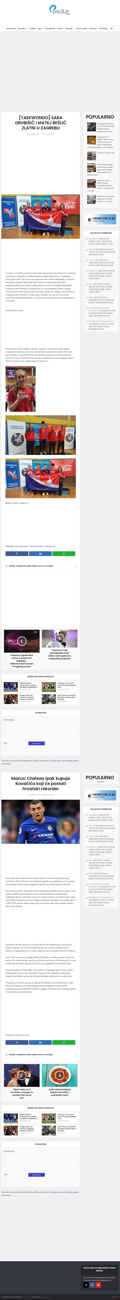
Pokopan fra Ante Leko (106, 153)
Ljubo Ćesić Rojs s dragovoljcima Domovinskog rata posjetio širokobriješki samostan (101, 262)
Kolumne (93, 28)
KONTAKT (115, 1297)
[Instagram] (86, 1285)
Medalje (10, 546)
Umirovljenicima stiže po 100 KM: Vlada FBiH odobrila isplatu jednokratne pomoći (102, 252)
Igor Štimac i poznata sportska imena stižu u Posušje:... (67, 697)
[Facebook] (92, 1285)
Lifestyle (68, 28)
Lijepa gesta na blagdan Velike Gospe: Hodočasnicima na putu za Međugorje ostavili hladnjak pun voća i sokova (100, 142)
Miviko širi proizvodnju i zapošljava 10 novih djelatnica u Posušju (106, 199)
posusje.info (26, 1297)
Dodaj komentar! (47, 134)
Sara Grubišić (37, 546)
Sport (40, 28)
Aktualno (22, 28)
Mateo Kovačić (22, 1035)
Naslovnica (11, 28)
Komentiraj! (9, 719)
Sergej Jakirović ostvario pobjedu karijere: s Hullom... (27, 697)
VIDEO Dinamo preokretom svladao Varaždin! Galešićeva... (29, 685)
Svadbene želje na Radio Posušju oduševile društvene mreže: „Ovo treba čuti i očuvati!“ (100, 185)
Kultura (60, 28)
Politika (33, 28)
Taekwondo (50, 546)
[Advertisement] (60, 71)
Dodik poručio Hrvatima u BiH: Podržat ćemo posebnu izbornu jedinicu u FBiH (101, 241)
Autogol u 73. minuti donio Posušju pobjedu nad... (67, 685)
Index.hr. (29, 992)
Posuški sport (22, 546)
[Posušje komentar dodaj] (101, 219)
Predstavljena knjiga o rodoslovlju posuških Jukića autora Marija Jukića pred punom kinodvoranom (100, 169)
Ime (5, 743)
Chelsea (10, 1035)
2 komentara (62, 701)
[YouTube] (98, 1285)
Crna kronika (81, 28)
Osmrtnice (103, 28)
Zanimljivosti (50, 28)
